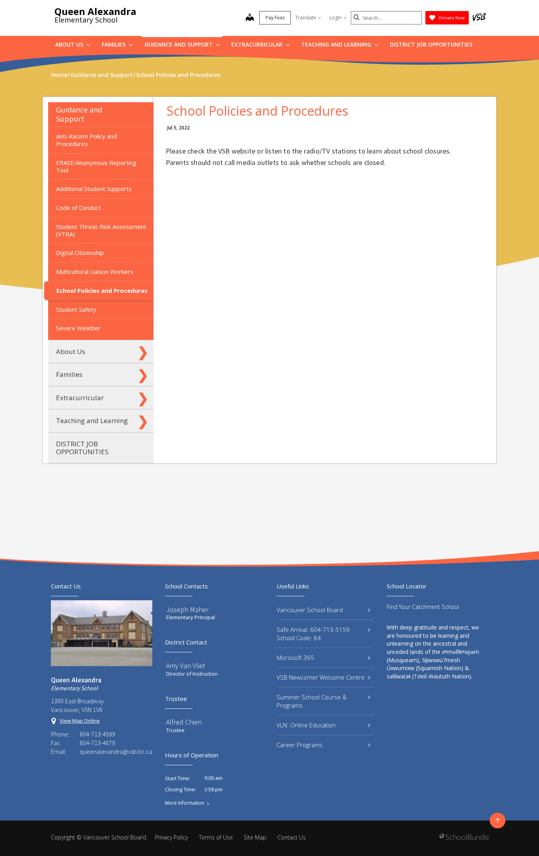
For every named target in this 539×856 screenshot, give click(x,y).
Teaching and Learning (337, 44)
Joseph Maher (187, 609)
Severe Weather (78, 328)
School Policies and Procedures (102, 290)
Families (114, 44)
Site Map (255, 837)
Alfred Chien (184, 722)
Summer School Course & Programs (312, 701)
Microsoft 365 (295, 657)
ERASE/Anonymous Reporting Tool (96, 166)
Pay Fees (275, 17)
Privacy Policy (171, 837)
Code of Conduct (78, 208)
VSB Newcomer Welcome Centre (321, 677)
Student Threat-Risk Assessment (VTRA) (101, 230)
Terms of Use (216, 837)
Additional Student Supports (94, 189)
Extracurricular (257, 44)
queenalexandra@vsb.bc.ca (116, 751)
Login (335, 17)
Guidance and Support (179, 44)
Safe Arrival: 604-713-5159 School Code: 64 (313, 634)
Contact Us (291, 837)
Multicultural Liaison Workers (94, 271)
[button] (143, 114)
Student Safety (76, 309)
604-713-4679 (97, 743)
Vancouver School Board (310, 610)
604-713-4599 (97, 734)
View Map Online (80, 720)
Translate (305, 17)
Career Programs (300, 745)
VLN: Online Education (306, 725)
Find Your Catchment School (423, 607)
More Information (184, 803)
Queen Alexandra (95, 11)
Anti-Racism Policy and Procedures (86, 140)
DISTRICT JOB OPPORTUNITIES (431, 44)
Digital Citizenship (80, 253)
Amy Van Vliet (185, 665)
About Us (70, 44)
